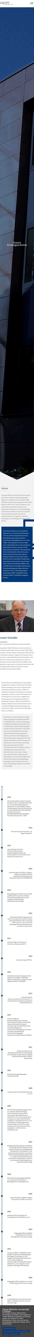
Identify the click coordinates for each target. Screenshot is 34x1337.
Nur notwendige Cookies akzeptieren (16, 1331)
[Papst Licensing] (6, 3)
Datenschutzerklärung (11, 1334)
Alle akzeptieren (9, 1328)
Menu (32, 4)
